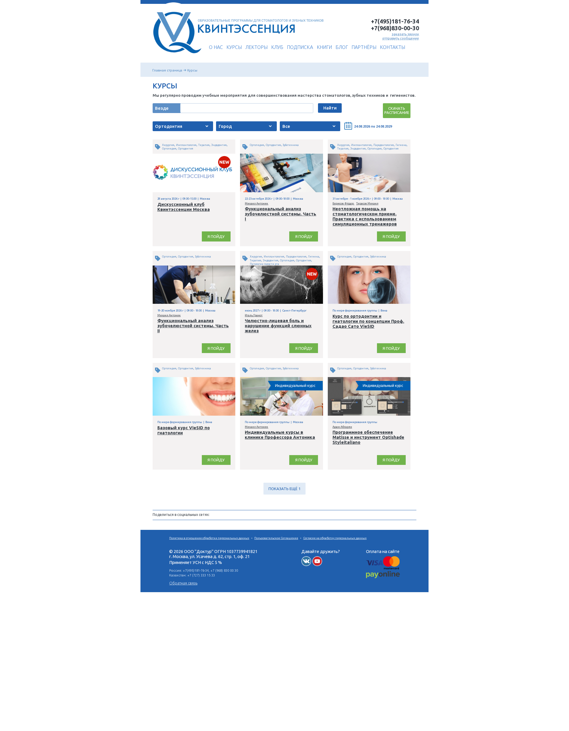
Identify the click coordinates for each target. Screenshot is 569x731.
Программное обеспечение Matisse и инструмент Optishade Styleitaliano (368, 437)
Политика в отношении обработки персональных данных (209, 538)
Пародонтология (383, 145)
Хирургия (168, 145)
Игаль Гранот (254, 315)
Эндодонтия (219, 145)
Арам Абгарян (342, 426)
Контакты (392, 47)
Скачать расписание (396, 110)
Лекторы (256, 47)
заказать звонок (405, 34)
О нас (216, 47)
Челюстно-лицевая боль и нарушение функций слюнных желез (278, 325)
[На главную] (175, 55)
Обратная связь (183, 583)
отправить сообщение (400, 38)
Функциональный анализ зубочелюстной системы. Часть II (193, 325)
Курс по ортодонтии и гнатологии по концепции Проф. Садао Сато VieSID (368, 321)
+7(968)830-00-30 (395, 28)
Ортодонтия (185, 148)
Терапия (204, 145)
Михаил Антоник (256, 203)
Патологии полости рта (264, 264)
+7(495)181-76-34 (395, 21)
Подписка (300, 47)
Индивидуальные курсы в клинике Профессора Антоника (280, 435)
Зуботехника (291, 145)
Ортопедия (169, 148)
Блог (341, 47)
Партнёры (363, 47)
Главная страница (167, 70)
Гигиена (401, 145)
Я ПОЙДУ (216, 236)
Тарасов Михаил (367, 203)
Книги (324, 47)
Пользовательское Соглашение (276, 538)
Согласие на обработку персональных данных (335, 538)
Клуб (277, 47)
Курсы (234, 47)
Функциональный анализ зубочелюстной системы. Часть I (280, 213)
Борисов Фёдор (343, 203)
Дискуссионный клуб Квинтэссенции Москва (183, 207)
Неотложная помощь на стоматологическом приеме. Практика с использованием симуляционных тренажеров (365, 216)
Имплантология (186, 145)
